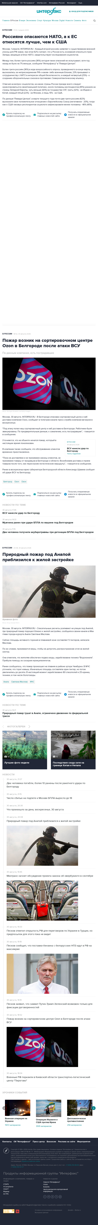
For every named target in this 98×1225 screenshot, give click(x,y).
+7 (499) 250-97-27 (17, 1167)
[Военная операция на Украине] (17, 1115)
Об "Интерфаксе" (27, 3)
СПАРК (6, 1184)
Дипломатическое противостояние (76, 1120)
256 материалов (74, 1125)
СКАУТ (6, 1189)
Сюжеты (77, 20)
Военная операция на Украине (32, 134)
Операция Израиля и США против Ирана (47, 1121)
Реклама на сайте (66, 1141)
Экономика (31, 20)
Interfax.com (42, 3)
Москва (55, 20)
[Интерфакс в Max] (60, 1196)
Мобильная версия (10, 3)
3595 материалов (43, 1126)
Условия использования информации (48, 1210)
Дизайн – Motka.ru (74, 1210)
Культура (47, 20)
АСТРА (6, 1194)
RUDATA (46, 1187)
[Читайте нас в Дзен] (45, 1196)
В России (14, 20)
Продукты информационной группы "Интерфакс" (40, 1173)
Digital (62, 20)
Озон (24, 481)
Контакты (7, 1141)
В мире (22, 20)
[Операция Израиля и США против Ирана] (48, 1116)
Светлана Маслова (19, 682)
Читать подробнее (78, 451)
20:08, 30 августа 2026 (22, 548)
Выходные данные (41, 1213)
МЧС (32, 682)
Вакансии (51, 1141)
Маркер (6, 1191)
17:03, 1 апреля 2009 (21, 30)
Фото (84, 20)
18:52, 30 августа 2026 (22, 334)
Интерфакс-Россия (57, 3)
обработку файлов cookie (31, 1161)
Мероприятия (83, 1141)
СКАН (45, 1184)
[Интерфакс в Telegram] (48, 1196)
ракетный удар (21, 246)
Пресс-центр (39, 1141)
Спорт (39, 20)
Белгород (7, 246)
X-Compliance (8, 1187)
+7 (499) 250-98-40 (72, 1165)
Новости (69, 20)
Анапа (6, 682)
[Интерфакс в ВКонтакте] (52, 1196)
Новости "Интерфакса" (51, 1182)
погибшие (34, 246)
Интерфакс (49, 11)
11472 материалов (12, 1125)
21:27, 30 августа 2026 (58, 135)
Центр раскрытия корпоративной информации (55, 1190)
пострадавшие (47, 246)
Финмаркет (71, 3)
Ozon (17, 481)
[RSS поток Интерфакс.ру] (56, 1196)
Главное (6, 20)
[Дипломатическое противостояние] (79, 1115)
